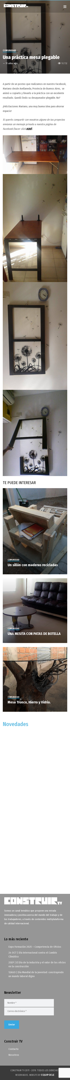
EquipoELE (48, 1074)
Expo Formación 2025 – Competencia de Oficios (34, 946)
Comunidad (9, 50)
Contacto (13, 1049)
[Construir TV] (19, 5)
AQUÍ (28, 128)
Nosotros (13, 1054)
